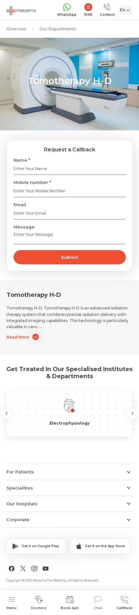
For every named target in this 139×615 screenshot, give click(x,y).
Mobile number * (32, 182)
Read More (17, 337)
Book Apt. (70, 608)
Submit (69, 257)
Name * (22, 160)
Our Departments (57, 28)
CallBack (124, 608)
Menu (11, 608)
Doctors (39, 608)
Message (24, 226)
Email (20, 204)
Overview (16, 28)
